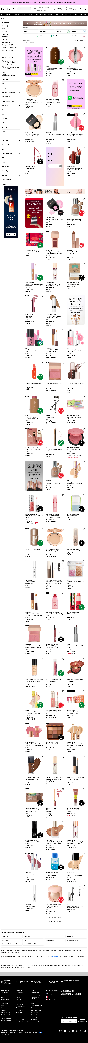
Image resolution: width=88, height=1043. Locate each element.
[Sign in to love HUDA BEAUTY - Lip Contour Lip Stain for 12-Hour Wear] (42, 295)
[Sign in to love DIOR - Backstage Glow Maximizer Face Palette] (83, 561)
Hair (36, 14)
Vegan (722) (5, 34)
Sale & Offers (83, 14)
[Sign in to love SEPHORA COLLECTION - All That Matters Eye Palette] (63, 723)
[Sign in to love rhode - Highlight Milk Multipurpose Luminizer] (42, 529)
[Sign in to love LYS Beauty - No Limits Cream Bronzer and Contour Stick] (83, 231)
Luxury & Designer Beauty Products (20, 967)
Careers (3, 997)
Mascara (28, 965)
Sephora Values (5, 999)
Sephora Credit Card (21, 995)
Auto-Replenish (20, 1010)
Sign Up (82, 1021)
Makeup (17, 14)
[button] (10, 75)
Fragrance (31, 14)
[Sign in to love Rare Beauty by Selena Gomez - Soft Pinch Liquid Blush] (63, 691)
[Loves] (81, 8)
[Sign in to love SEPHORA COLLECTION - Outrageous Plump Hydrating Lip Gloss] (42, 495)
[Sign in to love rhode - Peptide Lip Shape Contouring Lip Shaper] (63, 428)
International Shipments (36, 1005)
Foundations (15, 965)
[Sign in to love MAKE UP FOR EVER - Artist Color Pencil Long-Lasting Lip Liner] (63, 789)
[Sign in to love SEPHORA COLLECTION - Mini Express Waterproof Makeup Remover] (63, 853)
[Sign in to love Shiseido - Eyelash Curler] (63, 396)
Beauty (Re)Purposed (6, 1020)
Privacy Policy (4, 1032)
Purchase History (20, 1002)
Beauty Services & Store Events (22, 1007)
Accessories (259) (7, 42)
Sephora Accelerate (6, 1018)
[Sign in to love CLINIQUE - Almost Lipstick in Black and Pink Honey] (83, 625)
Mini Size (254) (6, 37)
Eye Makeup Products (64, 965)
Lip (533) (4, 31)
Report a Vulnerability (6, 1023)
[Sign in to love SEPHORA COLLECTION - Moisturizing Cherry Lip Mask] (42, 231)
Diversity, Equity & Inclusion (5, 1015)
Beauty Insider (19, 992)
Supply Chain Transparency (4, 1002)
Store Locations (34, 1014)
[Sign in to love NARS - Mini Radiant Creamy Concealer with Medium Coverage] (83, 757)
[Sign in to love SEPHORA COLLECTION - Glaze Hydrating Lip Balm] (83, 789)
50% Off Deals (9, 14)
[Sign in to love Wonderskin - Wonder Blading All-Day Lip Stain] (42, 853)
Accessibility (34, 1019)
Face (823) (5, 26)
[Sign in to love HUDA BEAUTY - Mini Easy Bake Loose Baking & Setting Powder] (63, 198)
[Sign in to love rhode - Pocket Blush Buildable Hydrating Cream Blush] (42, 396)
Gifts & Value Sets (66, 14)
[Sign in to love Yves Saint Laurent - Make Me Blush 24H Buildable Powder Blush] (83, 659)
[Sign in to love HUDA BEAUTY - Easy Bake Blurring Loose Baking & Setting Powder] (42, 113)
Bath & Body (43, 14)
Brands (57, 14)
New (2, 14)
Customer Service (35, 992)
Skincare (23, 14)
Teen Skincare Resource (37, 1021)
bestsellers (55, 956)
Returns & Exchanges (36, 995)
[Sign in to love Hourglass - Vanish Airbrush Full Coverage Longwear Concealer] (63, 329)
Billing (32, 1003)
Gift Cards (75, 14)
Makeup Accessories (43, 965)
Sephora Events (5, 1007)
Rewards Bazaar (20, 1014)
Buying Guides (34, 1007)
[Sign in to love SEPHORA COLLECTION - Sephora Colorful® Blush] (83, 428)
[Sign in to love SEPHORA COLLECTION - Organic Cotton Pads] (83, 495)
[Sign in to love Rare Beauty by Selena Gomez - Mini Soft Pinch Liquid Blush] (42, 428)
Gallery (18, 997)
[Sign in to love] (42, 80)
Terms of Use (12, 1032)
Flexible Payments (35, 1017)
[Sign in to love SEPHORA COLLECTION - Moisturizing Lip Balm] (83, 593)
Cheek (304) (5, 28)
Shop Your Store (20, 1019)
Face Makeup (53, 965)
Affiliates (3, 1005)
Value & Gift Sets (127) (8, 50)
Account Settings (20, 1004)
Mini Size (50, 14)
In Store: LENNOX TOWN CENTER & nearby (12, 63)
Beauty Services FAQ (36, 1010)
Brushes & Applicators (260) (9, 47)
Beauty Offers (19, 1012)
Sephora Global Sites (6, 1012)
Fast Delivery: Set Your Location (13, 67)
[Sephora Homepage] (7, 9)
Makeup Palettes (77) (7, 45)
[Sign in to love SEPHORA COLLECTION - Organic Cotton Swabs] (83, 263)
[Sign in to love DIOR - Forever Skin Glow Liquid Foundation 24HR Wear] (42, 757)
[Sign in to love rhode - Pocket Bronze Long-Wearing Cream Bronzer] (63, 47)
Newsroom (3, 995)
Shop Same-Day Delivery (22, 1021)
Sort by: (80, 40)
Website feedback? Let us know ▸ (44, 974)
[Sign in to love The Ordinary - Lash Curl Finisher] (42, 885)
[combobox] (24, 8)
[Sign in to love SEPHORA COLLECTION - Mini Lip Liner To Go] (42, 147)
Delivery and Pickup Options (35, 998)
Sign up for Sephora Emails (69, 1017)
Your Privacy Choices (34, 1032)
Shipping (33, 1001)
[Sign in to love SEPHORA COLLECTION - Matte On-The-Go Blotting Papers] (83, 396)
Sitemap (26, 1032)
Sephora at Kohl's (35, 1012)
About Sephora (4, 992)
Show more (4, 958)
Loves (17, 1017)
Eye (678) (4, 39)
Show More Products (55, 921)
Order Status (19, 999)
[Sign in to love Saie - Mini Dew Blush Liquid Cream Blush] (42, 329)
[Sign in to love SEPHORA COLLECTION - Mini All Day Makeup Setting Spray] (42, 821)
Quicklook (55, 63)
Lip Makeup (34, 965)
